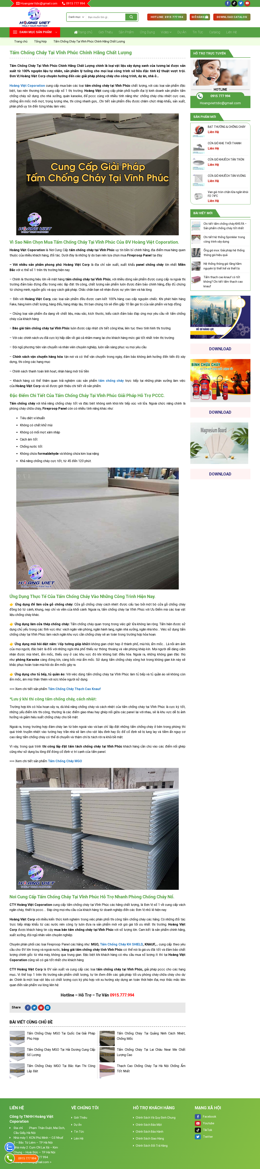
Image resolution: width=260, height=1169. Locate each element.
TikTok (207, 1130)
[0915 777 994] (9, 1158)
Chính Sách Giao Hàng (150, 1138)
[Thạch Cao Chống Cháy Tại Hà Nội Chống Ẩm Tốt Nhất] (107, 1071)
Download (220, 348)
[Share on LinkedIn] (47, 1008)
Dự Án (182, 32)
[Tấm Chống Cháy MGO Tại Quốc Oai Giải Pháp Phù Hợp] (17, 1038)
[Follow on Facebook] (228, 3)
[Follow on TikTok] (234, 3)
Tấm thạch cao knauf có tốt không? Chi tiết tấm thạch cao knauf (223, 282)
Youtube (208, 1123)
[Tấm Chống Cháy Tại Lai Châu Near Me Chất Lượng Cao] (107, 1054)
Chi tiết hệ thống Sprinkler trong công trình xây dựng (224, 239)
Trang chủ (85, 32)
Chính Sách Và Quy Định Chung (156, 1117)
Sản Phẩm (126, 32)
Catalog (214, 32)
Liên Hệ (231, 32)
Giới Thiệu (106, 32)
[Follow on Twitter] (241, 3)
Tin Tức (198, 32)
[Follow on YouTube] (247, 3)
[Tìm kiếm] (131, 17)
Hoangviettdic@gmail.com (220, 103)
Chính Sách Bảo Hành (149, 1131)
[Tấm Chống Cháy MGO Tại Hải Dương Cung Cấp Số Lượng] (17, 1054)
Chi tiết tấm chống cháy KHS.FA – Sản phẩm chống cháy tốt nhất (225, 226)
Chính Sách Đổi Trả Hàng (152, 1145)
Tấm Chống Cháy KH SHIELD (121, 944)
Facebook (209, 1116)
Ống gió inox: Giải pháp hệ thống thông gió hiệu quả (224, 252)
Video (165, 32)
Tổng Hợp (40, 41)
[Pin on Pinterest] (41, 1008)
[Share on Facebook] (28, 1008)
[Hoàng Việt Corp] (35, 17)
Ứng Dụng (147, 32)
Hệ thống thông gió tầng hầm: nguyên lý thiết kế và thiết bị (223, 266)
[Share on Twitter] (34, 1008)
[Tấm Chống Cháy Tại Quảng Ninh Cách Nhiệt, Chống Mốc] (107, 1038)
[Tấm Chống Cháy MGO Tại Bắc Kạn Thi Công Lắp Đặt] (17, 1071)
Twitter (208, 1137)
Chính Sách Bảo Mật (149, 1124)
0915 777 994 (220, 96)
